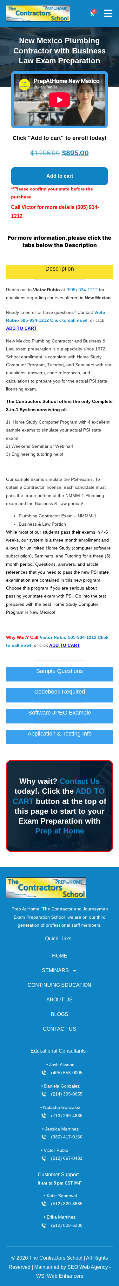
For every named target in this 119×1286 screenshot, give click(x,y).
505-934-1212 (34, 320)
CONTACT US (59, 1029)
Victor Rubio (53, 637)
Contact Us (80, 781)
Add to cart (59, 176)
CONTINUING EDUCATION (59, 985)
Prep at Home (59, 830)
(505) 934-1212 (82, 289)
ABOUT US (59, 999)
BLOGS (59, 1014)
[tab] (59, 272)
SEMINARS (55, 970)
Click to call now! (69, 320)
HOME (59, 955)
